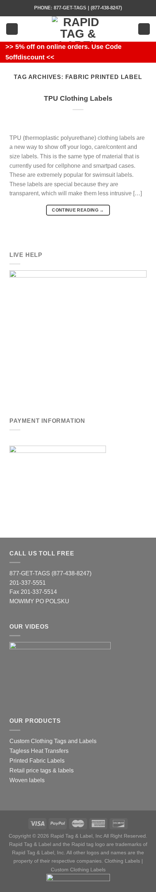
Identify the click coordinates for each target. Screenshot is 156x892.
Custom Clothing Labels (78, 869)
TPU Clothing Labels (78, 98)
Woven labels (27, 780)
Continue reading (78, 210)
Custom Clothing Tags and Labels (53, 741)
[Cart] (144, 29)
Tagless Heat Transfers (39, 751)
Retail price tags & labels (41, 770)
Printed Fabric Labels (37, 761)
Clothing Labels (122, 861)
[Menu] (12, 29)
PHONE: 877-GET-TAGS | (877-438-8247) (78, 8)
